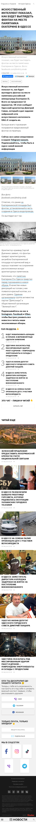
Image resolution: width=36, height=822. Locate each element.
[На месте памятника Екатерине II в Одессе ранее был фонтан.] (18, 232)
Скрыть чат (18, 406)
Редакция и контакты (18, 781)
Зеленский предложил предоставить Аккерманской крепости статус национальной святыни (18, 455)
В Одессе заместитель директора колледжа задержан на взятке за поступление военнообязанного (17, 378)
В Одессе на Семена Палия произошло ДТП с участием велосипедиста (19, 391)
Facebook (18, 314)
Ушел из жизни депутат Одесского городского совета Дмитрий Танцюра (20, 364)
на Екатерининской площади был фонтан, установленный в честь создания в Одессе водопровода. (18, 207)
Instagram (7, 314)
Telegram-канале (19, 139)
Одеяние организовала (12, 296)
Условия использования (17, 778)
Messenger (20, 712)
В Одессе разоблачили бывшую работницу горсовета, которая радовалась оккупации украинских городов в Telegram (15, 498)
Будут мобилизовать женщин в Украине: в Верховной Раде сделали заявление (20, 337)
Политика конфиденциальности (18, 787)
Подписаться (20, 736)
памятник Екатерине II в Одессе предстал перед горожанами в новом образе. (17, 281)
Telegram (19, 705)
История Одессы (24, 4)
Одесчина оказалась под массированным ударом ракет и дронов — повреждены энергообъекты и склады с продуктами (20, 350)
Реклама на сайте (18, 784)
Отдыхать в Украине (8, 4)
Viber (27, 314)
